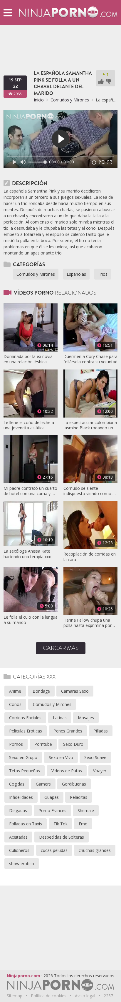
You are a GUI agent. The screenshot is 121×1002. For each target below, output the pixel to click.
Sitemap (14, 995)
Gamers (43, 784)
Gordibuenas (74, 784)
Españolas (76, 274)
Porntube (43, 744)
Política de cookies (48, 995)
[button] (8, 12)
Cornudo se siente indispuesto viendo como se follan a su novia (90, 491)
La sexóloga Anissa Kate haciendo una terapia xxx (27, 553)
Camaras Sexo (75, 691)
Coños (15, 704)
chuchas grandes (95, 850)
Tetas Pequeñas (24, 770)
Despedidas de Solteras (61, 837)
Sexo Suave (95, 757)
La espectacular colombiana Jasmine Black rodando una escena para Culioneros (90, 425)
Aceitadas (18, 837)
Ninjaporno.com (23, 975)
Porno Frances (52, 810)
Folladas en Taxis (25, 824)
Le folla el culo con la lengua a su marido (31, 620)
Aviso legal (85, 995)
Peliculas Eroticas (25, 731)
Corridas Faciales (25, 717)
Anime (15, 691)
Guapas (51, 797)
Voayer (99, 770)
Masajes (86, 717)
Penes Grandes (67, 731)
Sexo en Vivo (61, 757)
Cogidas (16, 784)
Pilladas (100, 731)
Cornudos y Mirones (70, 100)
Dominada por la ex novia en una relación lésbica (28, 359)
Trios (102, 274)
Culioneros (19, 850)
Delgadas (18, 810)
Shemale (86, 810)
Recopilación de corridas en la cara (89, 556)
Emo (83, 824)
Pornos (16, 744)
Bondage (41, 691)
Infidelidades (21, 797)
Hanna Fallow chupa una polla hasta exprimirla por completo (87, 622)
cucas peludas (54, 850)
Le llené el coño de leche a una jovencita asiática (29, 425)
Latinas (60, 717)
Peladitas (78, 797)
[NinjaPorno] (68, 12)
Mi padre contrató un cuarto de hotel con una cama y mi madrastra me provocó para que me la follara (30, 491)
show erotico (21, 863)
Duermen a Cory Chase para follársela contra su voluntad (90, 359)
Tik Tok (60, 824)
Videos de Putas (66, 770)
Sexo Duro (73, 744)
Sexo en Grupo (23, 757)
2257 (108, 995)
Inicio (39, 100)
